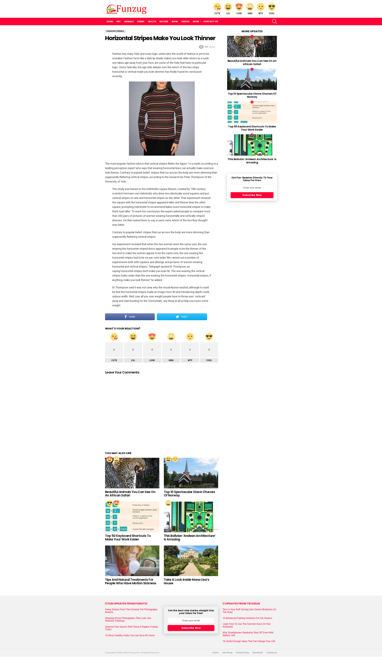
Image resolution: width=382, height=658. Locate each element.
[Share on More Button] (212, 316)
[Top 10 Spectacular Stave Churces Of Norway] (191, 473)
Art (118, 21)
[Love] (110, 459)
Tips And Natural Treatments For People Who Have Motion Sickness (130, 581)
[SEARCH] (274, 21)
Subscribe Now (252, 195)
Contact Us (210, 21)
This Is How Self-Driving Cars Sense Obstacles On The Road (249, 611)
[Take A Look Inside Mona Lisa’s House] (191, 560)
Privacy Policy (242, 652)
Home (110, 21)
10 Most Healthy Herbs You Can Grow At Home (130, 635)
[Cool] (110, 503)
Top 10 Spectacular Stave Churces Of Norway (189, 494)
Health (152, 21)
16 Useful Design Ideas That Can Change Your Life (249, 641)
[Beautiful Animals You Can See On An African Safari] (132, 473)
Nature (164, 21)
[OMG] (116, 459)
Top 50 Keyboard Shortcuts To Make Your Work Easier (128, 537)
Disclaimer (258, 652)
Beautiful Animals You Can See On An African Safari (130, 494)
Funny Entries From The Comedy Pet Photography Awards (131, 611)
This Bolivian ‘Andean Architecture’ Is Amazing (190, 537)
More (196, 21)
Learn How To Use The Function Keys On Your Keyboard (247, 625)
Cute (217, 13)
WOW (175, 21)
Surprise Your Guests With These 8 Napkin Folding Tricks (131, 628)
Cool (272, 13)
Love (239, 13)
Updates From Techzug (242, 603)
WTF (261, 13)
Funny (140, 21)
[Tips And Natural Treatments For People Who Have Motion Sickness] (132, 560)
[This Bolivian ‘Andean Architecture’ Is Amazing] (191, 517)
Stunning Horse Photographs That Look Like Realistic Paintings (128, 619)
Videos (185, 21)
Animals (129, 21)
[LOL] (168, 459)
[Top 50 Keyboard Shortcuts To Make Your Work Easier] (132, 517)
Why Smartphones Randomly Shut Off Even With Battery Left (248, 634)
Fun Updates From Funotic (128, 603)
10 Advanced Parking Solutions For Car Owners (247, 618)
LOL (228, 13)
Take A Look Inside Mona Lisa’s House (186, 581)
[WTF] (175, 459)
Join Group (227, 652)
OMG (250, 13)
